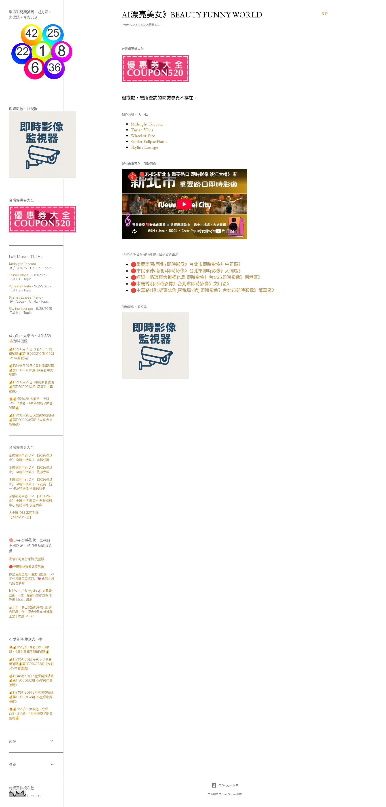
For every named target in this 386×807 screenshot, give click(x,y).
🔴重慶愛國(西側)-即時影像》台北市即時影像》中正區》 (187, 264)
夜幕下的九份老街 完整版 (26, 559)
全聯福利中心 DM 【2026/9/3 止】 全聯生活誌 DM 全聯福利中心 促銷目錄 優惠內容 (30, 500)
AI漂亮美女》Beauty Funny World (192, 14)
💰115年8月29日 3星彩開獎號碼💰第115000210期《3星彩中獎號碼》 (31, 386)
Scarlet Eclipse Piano (149, 141)
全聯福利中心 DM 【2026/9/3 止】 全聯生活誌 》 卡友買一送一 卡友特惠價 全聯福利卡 (30, 484)
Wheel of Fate (143, 135)
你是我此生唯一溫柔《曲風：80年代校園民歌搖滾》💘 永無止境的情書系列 (31, 578)
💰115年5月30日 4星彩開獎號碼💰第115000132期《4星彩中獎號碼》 (31, 680)
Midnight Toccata (147, 124)
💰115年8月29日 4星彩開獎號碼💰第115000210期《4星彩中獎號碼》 (31, 370)
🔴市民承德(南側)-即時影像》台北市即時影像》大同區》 (187, 271)
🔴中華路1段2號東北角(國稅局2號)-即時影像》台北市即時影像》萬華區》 (203, 290)
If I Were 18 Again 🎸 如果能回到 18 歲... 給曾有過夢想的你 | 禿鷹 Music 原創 (31, 595)
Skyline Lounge (144, 147)
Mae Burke (229, 794)
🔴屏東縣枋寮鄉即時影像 (26, 567)
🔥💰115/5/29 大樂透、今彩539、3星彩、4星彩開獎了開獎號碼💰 (30, 713)
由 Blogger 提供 (228, 785)
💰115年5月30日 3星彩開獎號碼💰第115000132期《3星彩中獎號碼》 (31, 696)
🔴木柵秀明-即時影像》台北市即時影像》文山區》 (181, 284)
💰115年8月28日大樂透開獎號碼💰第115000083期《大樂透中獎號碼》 (32, 419)
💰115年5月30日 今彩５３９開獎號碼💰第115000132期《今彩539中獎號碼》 (31, 663)
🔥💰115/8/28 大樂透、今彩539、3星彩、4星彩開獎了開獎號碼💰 (30, 403)
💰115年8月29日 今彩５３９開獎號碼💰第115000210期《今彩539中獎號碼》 (31, 353)
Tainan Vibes (142, 130)
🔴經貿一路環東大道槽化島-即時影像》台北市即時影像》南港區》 (196, 277)
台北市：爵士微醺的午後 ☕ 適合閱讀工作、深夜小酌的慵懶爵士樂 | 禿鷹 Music (31, 611)
